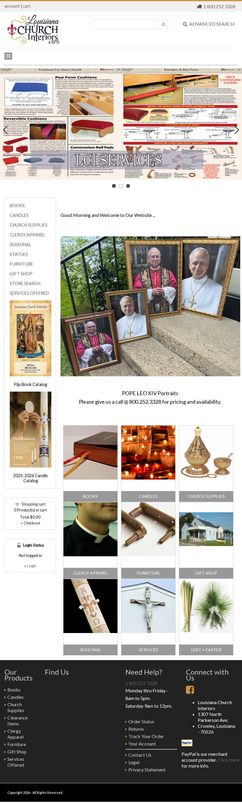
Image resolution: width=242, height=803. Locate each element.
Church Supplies (15, 707)
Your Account (142, 743)
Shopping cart (33, 504)
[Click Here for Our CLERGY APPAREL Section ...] (90, 554)
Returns (136, 729)
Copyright (14, 792)
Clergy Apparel (15, 734)
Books (14, 689)
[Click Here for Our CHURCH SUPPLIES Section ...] (206, 477)
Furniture (16, 744)
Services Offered (15, 762)
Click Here (228, 760)
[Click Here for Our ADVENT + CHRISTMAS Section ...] (206, 631)
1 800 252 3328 (219, 6)
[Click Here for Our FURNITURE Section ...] (148, 554)
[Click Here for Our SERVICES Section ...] (148, 631)
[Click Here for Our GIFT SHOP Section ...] (206, 554)
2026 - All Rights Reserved (43, 792)
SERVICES (148, 649)
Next (236, 129)
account (12, 6)
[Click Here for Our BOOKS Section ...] (90, 477)
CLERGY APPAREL (90, 572)
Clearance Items (17, 720)
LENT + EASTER (206, 649)
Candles (15, 697)
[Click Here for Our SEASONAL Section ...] (90, 631)
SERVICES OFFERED (29, 293)
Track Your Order (146, 736)
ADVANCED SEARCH (211, 24)
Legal (133, 762)
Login (31, 565)
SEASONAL (90, 649)
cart (27, 6)
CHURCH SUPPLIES (206, 496)
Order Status (141, 721)
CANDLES (148, 496)
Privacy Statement (147, 769)
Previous (5, 129)
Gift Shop (17, 751)
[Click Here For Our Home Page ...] (33, 42)
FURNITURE (148, 572)
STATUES (19, 254)
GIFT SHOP (206, 572)
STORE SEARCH (25, 283)
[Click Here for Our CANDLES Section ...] (148, 477)
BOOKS (90, 496)
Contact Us (139, 755)
